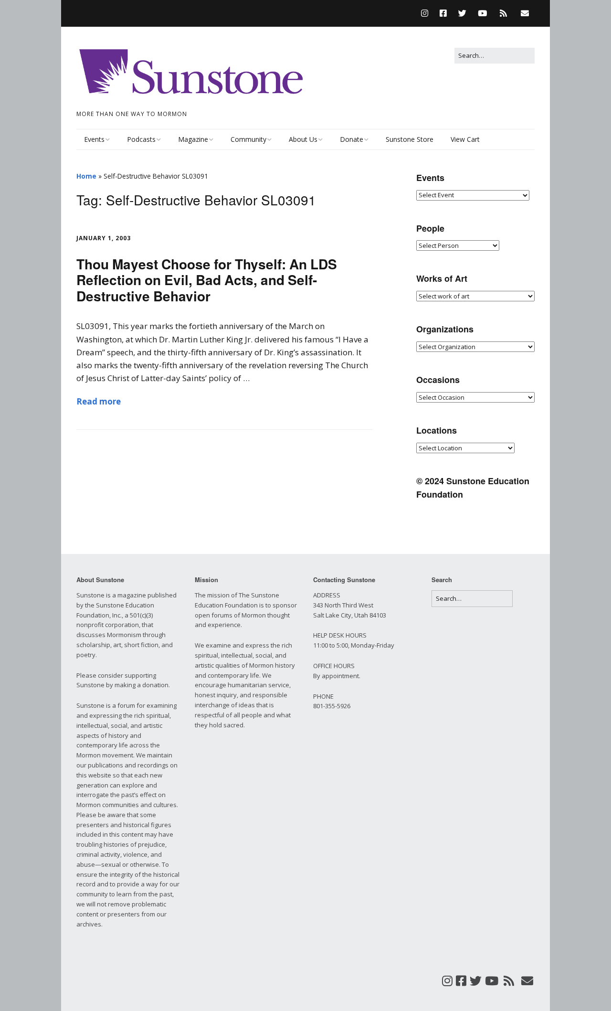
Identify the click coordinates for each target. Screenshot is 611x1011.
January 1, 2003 (103, 238)
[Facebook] (443, 13)
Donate (351, 139)
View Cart (465, 139)
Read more (98, 401)
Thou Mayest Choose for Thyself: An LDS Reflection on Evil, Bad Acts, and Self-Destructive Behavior (206, 280)
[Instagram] (427, 13)
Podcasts (141, 139)
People (430, 228)
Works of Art (441, 278)
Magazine (193, 139)
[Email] (525, 13)
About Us (303, 139)
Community (248, 139)
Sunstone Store (409, 139)
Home (86, 176)
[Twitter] (462, 13)
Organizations (445, 329)
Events (94, 139)
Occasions (438, 379)
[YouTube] (482, 13)
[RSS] (503, 13)
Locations (436, 430)
